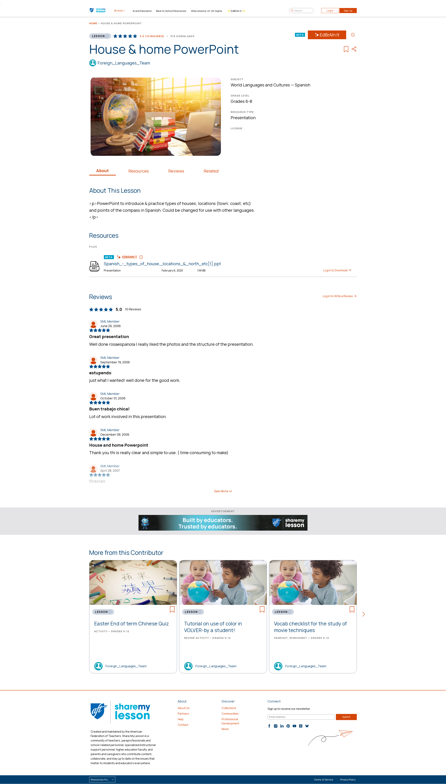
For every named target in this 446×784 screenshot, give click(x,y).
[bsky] (307, 726)
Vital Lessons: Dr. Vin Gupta (206, 11)
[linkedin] (282, 726)
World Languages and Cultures (260, 85)
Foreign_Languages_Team (124, 63)
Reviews (176, 171)
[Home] (97, 10)
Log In (330, 10)
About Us (184, 708)
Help (180, 719)
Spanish (302, 85)
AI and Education (142, 11)
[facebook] (269, 726)
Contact (183, 725)
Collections (229, 708)
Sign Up (348, 10)
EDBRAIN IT (129, 257)
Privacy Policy (347, 779)
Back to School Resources (171, 11)
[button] (364, 615)
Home (93, 23)
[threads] (300, 726)
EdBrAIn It (329, 35)
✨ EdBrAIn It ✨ (236, 11)
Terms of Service (323, 779)
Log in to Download (335, 270)
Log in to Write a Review (338, 296)
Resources (138, 171)
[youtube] (294, 726)
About (102, 170)
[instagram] (275, 726)
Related (211, 171)
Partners (183, 714)
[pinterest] (288, 726)
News (225, 729)
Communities (230, 714)
